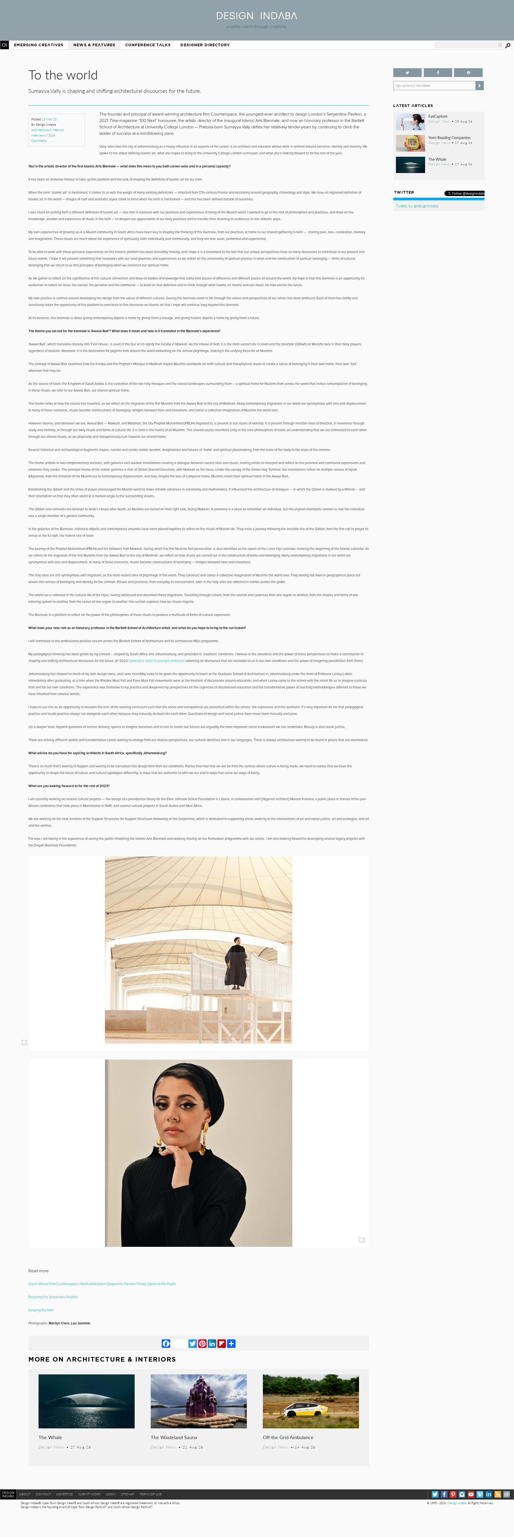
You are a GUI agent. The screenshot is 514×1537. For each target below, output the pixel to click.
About (25, 1494)
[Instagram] (462, 1494)
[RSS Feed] (497, 1494)
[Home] (257, 17)
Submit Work (89, 1494)
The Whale (50, 1437)
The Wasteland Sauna (174, 1437)
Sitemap (127, 1494)
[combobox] (468, 44)
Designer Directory (205, 45)
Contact (43, 1494)
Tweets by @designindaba (417, 205)
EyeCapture (437, 116)
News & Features (94, 45)
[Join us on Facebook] (438, 72)
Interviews (38, 135)
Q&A (51, 135)
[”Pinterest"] (468, 72)
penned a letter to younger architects (158, 661)
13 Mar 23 (49, 119)
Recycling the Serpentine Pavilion (53, 1297)
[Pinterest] (202, 1343)
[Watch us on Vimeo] (480, 1494)
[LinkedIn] (212, 1343)
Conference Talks (148, 45)
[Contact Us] (506, 1494)
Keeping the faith (41, 1310)
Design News (52, 1447)
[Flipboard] (221, 1343)
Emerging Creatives (38, 45)
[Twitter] (192, 1343)
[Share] (231, 1343)
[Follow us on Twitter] (407, 72)
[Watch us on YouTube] (471, 1494)
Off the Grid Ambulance (288, 1437)
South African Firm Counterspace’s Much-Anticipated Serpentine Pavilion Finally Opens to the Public (102, 1284)
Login (111, 1494)
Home (4, 45)
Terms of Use (150, 1494)
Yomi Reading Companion (449, 137)
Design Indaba (457, 1503)
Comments (39, 140)
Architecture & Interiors (47, 130)
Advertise (64, 1494)
